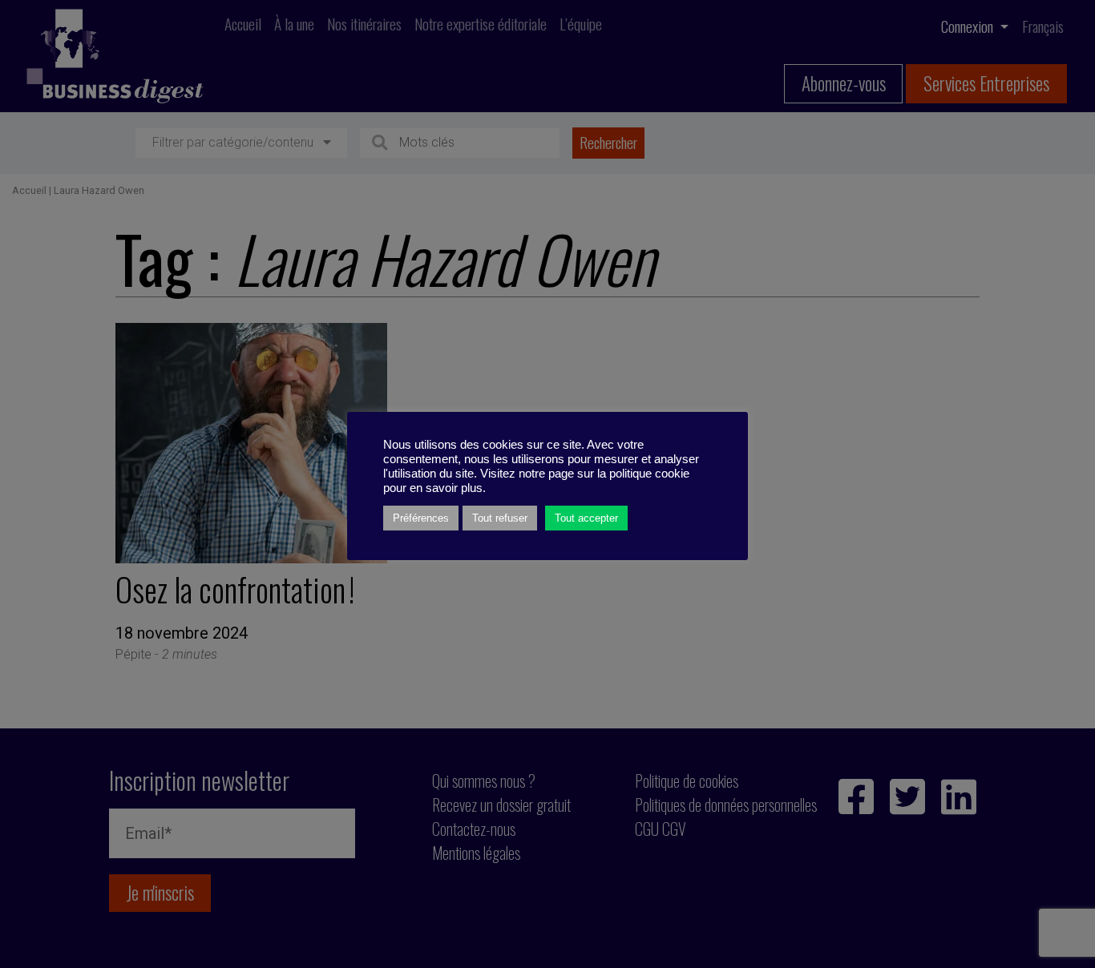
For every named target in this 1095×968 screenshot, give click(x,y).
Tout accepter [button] (586, 518)
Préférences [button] (421, 518)
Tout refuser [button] (499, 518)
